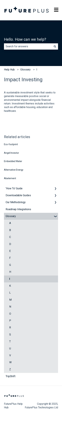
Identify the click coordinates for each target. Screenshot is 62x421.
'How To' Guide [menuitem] (14, 188)
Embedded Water (13, 161)
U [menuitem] (10, 348)
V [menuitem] (10, 355)
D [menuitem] (10, 244)
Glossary (25, 69)
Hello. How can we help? (25, 39)
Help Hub (9, 69)
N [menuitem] (10, 306)
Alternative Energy (13, 169)
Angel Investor (11, 153)
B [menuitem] (10, 230)
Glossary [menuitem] (11, 216)
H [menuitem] (10, 271)
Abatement (10, 178)
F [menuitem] (10, 257)
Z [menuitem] (10, 369)
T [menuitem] (10, 341)
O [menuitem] (10, 313)
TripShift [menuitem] (10, 376)
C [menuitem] (10, 237)
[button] (55, 188)
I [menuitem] (9, 278)
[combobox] (28, 46)
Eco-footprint (11, 144)
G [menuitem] (10, 264)
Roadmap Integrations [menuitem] (18, 209)
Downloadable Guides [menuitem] (18, 195)
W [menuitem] (10, 362)
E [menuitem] (10, 251)
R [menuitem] (10, 327)
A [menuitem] (10, 223)
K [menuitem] (10, 285)
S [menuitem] (10, 334)
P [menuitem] (10, 320)
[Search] (55, 46)
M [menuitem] (10, 299)
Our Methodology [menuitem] (16, 202)
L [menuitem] (10, 292)
